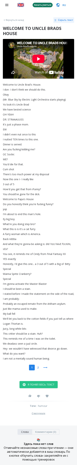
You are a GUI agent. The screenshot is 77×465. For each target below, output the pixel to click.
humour (42, 406)
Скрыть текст (65, 20)
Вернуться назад (15, 20)
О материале (38, 413)
